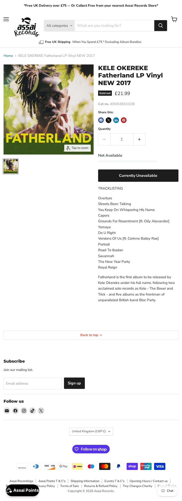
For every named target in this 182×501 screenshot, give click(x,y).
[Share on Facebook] (101, 120)
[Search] (160, 25)
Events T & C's (114, 481)
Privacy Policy (45, 486)
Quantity (104, 129)
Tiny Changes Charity (137, 486)
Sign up (74, 383)
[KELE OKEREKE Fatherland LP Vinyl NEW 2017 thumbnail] (10, 166)
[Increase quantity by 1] (139, 139)
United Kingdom (89, 431)
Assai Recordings (21, 481)
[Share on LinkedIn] (116, 120)
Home (8, 56)
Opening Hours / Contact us (149, 481)
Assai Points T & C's (51, 481)
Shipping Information (85, 481)
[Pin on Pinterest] (124, 120)
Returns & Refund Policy (101, 486)
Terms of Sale (69, 486)
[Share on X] (108, 120)
